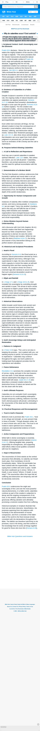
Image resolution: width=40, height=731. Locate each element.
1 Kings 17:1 (8, 282)
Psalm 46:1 (29, 417)
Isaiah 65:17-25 (25, 380)
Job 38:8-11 (13, 70)
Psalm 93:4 (6, 50)
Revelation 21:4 (7, 371)
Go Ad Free (3, 726)
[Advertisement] (20, 577)
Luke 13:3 (19, 158)
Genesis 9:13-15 (19, 274)
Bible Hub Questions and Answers (20, 536)
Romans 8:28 (31, 528)
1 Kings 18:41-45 (23, 282)
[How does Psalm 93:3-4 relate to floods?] (2, 330)
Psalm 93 (29, 59)
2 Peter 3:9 (8, 350)
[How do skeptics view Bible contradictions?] (37, 330)
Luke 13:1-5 (8, 135)
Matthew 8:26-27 (20, 238)
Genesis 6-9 (16, 254)
